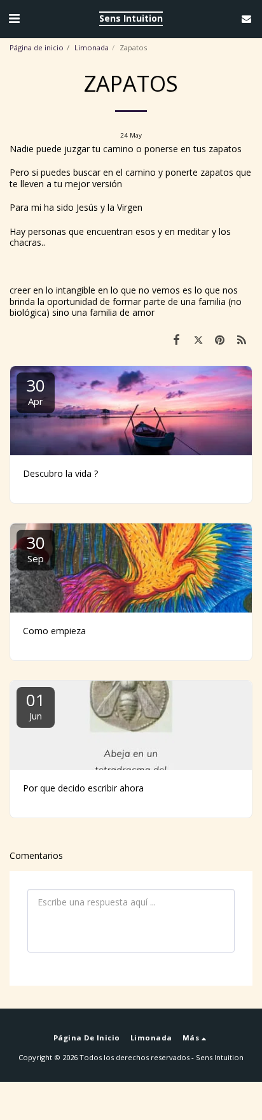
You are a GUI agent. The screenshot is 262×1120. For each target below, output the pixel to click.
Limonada (91, 47)
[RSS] (241, 339)
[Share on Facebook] (176, 339)
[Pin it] (220, 339)
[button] (14, 18)
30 (35, 391)
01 (35, 705)
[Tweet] (198, 339)
